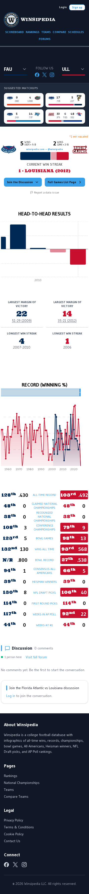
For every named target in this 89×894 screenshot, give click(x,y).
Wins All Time (44, 549)
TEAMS (46, 32)
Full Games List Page (62, 182)
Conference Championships (44, 527)
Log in (10, 696)
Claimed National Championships (44, 505)
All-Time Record (44, 495)
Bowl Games (44, 538)
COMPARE (59, 32)
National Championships (22, 782)
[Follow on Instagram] (52, 75)
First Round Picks (45, 603)
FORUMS (44, 39)
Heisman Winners (44, 581)
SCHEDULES (76, 32)
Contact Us (12, 841)
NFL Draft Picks (44, 592)
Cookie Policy (13, 834)
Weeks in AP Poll (44, 614)
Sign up (77, 7)
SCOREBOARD (14, 32)
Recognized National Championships (44, 516)
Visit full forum (36, 657)
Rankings (10, 776)
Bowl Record (44, 560)
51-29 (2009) (22, 320)
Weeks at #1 (44, 625)
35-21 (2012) (67, 320)
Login (63, 7)
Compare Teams (16, 796)
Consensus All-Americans (44, 571)
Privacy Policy (13, 820)
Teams (9, 789)
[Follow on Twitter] (44, 75)
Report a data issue (46, 192)
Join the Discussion (20, 182)
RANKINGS (32, 32)
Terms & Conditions (19, 827)
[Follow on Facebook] (37, 75)
